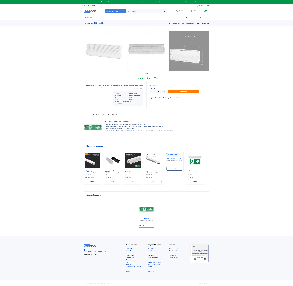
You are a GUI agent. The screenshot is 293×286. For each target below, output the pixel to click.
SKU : (116, 97)
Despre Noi (129, 250)
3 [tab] (146, 73)
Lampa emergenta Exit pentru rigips (177, 170)
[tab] (158, 98)
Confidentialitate (130, 257)
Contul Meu (129, 248)
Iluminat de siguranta (188, 23)
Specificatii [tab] (96, 115)
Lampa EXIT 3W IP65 (144, 218)
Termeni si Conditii (131, 260)
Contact (128, 271)
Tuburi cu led (151, 271)
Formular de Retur (173, 257)
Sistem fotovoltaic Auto (153, 250)
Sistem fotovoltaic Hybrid (154, 269)
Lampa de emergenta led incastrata (94, 170)
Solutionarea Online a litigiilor (133, 266)
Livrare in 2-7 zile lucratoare (123, 101)
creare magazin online (203, 283)
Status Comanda (173, 250)
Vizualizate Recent (173, 248)
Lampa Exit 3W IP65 (111, 124)
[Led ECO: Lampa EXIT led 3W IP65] (92, 11)
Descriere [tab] (87, 115)
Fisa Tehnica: (118, 103)
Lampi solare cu (152, 255)
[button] (115, 11)
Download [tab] (106, 115)
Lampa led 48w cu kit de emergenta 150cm (196, 159)
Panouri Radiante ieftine (154, 264)
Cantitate (152, 88)
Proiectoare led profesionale (155, 262)
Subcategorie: (119, 95)
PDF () (130, 103)
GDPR (127, 269)
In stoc (131, 99)
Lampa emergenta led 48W (156, 158)
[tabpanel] (104, 51)
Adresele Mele (172, 253)
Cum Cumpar (129, 253)
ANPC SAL (128, 264)
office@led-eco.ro (92, 254)
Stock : (117, 99)
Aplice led (150, 248)
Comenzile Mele (173, 255)
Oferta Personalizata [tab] (118, 115)
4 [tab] (148, 73)
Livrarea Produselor (131, 255)
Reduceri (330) (88, 17)
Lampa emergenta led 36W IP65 (135, 170)
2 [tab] (145, 73)
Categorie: (118, 93)
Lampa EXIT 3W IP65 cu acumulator (114, 170)
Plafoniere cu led (152, 253)
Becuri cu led (151, 266)
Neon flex (150, 260)
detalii (95, 181)
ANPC (127, 262)
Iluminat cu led (175, 23)
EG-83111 (131, 97)
